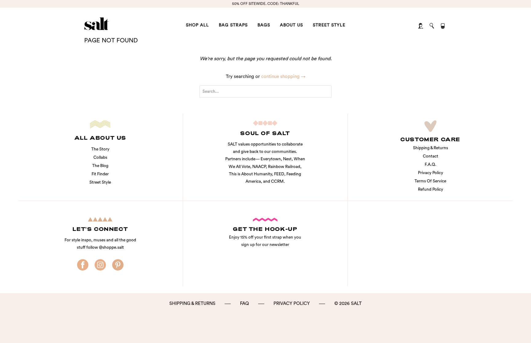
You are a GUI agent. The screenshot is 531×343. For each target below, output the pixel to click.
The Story (100, 149)
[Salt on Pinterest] (118, 265)
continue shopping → (283, 76)
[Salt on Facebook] (82, 265)
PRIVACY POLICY (291, 303)
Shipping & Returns (430, 148)
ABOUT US (291, 25)
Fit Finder (100, 174)
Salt (356, 303)
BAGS (264, 25)
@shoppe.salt (111, 247)
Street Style (100, 182)
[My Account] (421, 26)
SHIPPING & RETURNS (192, 303)
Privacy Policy (430, 173)
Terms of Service (430, 181)
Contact (430, 156)
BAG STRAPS (233, 25)
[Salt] (115, 23)
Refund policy (430, 189)
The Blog (100, 166)
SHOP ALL (197, 25)
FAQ (244, 303)
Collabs (100, 157)
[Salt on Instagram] (100, 265)
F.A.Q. (430, 164)
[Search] (432, 26)
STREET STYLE (329, 25)
